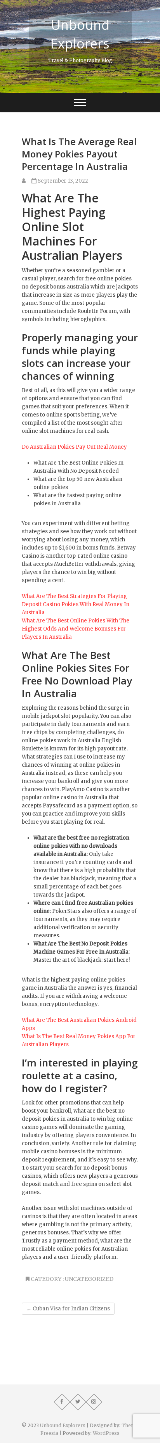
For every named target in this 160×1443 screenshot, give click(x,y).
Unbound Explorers (80, 34)
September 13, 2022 (62, 181)
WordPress (106, 1433)
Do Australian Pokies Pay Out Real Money (74, 447)
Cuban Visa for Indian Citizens (68, 1308)
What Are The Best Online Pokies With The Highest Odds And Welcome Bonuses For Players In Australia (75, 628)
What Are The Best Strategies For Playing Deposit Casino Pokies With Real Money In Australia (75, 604)
